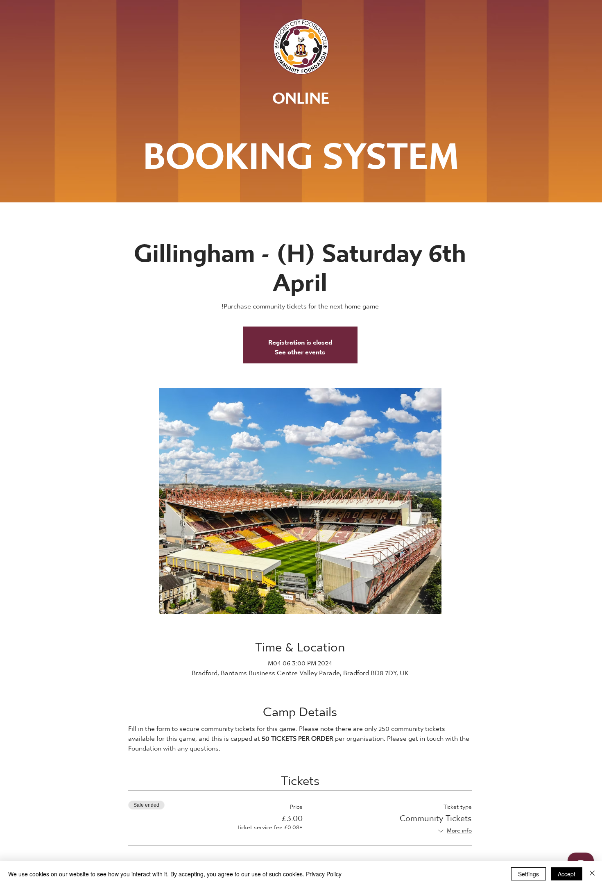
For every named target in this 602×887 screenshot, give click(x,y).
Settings (528, 874)
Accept (566, 874)
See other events (300, 350)
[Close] (592, 873)
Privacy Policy (324, 874)
